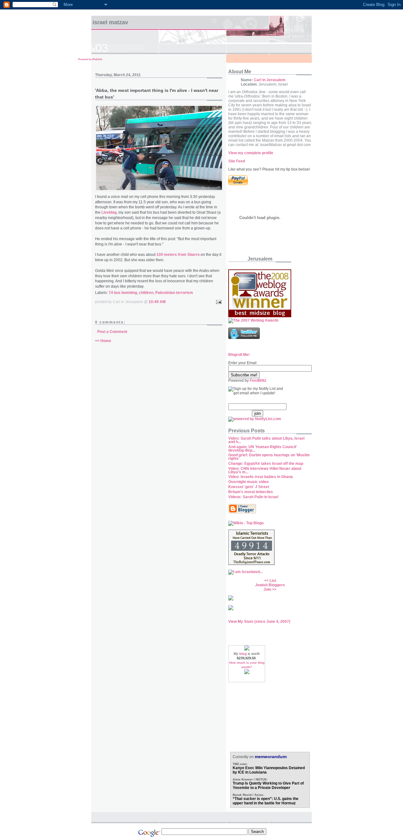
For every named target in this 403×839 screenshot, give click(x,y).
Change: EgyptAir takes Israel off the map (265, 463)
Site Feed (236, 161)
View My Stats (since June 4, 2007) (259, 621)
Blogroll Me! (239, 354)
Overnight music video (248, 482)
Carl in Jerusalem (270, 80)
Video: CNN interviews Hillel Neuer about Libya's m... (264, 470)
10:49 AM (157, 302)
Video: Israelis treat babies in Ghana (260, 477)
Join (267, 589)
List (273, 580)
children (146, 292)
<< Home (103, 341)
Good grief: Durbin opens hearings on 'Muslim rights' (269, 457)
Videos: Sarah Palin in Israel (253, 497)
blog (243, 654)
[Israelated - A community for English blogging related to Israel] (245, 572)
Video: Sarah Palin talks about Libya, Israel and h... (266, 440)
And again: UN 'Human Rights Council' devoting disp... (262, 449)
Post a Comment (112, 331)
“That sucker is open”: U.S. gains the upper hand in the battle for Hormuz (265, 801)
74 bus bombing (123, 292)
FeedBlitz (258, 380)
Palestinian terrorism (174, 292)
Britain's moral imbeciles (250, 492)
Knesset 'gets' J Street (248, 487)
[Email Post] (217, 302)
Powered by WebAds (90, 59)
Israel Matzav (110, 22)
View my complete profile (250, 153)
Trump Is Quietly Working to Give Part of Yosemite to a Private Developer (268, 785)
